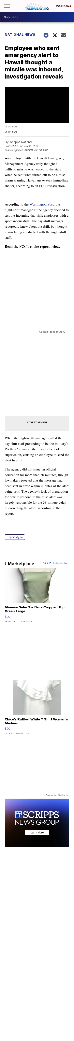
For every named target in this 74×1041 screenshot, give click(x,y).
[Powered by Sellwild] (63, 795)
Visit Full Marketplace (56, 563)
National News (20, 34)
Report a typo (15, 537)
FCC (42, 185)
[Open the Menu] (6, 6)
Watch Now (62, 6)
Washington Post (42, 204)
